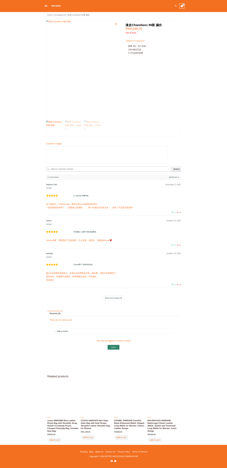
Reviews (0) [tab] (55, 313)
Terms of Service (139, 452)
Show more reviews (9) (113, 298)
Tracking (83, 452)
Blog (91, 452)
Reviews (56, 6)
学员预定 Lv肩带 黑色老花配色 (85, 232)
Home (49, 15)
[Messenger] (115, 461)
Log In (113, 347)
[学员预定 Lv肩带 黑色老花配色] (66, 232)
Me (46, 6)
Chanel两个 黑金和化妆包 (83, 264)
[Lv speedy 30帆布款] (66, 196)
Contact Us (110, 452)
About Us (99, 452)
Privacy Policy (123, 452)
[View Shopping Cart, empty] (181, 6)
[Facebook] (112, 461)
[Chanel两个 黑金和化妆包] (66, 264)
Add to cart (54, 440)
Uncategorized (60, 15)
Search (176, 169)
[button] (176, 6)
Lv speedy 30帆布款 (81, 196)
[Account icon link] (66, 6)
